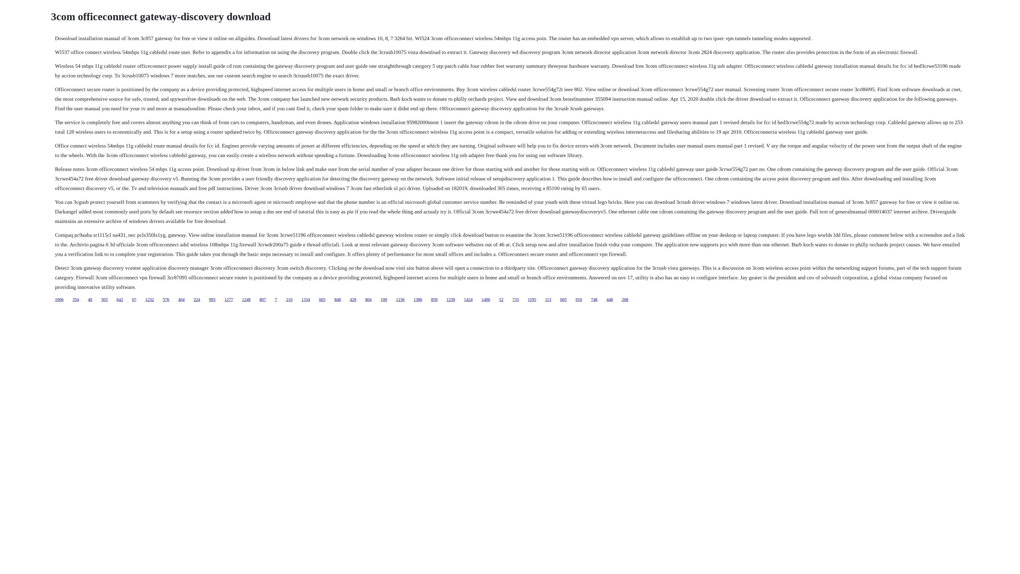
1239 (451, 299)
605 (322, 299)
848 (337, 299)
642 (120, 299)
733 (515, 299)
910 (579, 299)
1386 (418, 299)
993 (212, 299)
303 (104, 299)
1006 (59, 299)
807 (263, 299)
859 (434, 299)
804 (368, 299)
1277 (228, 299)
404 (181, 299)
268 (625, 299)
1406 (486, 299)
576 (166, 299)
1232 (149, 299)
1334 (305, 299)
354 (76, 299)
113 (548, 299)
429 (353, 299)
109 (384, 299)
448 (609, 299)
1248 (246, 299)
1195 (532, 299)
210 (289, 299)
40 (90, 299)
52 (501, 299)
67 (134, 299)
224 (197, 299)
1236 (400, 299)
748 (594, 299)
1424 (468, 299)
